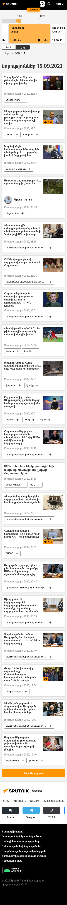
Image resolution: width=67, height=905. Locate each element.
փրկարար (11, 385)
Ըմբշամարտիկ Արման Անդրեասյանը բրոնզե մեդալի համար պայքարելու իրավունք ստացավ (22, 402)
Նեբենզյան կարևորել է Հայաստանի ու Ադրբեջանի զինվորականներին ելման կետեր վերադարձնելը (20, 708)
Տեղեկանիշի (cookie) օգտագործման (24, 855)
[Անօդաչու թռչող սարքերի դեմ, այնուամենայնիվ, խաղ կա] (53, 186)
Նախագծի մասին (12, 831)
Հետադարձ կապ (12, 860)
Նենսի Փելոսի (13, 484)
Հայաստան (20, 801)
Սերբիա (10, 419)
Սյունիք (30, 385)
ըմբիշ (43, 419)
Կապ (39, 836)
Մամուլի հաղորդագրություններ (20, 841)
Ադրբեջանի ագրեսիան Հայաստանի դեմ (27, 247)
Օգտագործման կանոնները (18, 836)
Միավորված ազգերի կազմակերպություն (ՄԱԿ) (30, 587)
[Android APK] (13, 870)
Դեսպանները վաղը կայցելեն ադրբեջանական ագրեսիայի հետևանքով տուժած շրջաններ (22, 499)
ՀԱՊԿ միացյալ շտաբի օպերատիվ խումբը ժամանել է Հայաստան (22, 262)
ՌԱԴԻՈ (9, 134)
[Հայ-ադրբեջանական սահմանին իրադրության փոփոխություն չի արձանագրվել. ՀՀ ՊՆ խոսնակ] (53, 299)
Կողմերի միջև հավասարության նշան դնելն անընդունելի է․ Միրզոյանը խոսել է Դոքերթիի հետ (21, 151)
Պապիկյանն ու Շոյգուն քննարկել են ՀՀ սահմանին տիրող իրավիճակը (20, 80)
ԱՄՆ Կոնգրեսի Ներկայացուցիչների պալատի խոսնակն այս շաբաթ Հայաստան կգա (29, 470)
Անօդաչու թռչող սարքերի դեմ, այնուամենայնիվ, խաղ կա (22, 182)
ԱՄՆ (32, 484)
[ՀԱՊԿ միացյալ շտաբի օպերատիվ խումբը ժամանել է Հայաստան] (53, 265)
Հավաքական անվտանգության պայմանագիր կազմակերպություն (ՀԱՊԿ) (30, 281)
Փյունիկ (28, 351)
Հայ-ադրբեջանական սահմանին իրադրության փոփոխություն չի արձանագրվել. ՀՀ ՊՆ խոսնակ (19, 299)
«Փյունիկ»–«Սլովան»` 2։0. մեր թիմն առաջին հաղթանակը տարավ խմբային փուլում (22, 331)
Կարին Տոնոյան (14, 691)
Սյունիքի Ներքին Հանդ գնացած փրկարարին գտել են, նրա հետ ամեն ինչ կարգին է (22, 365)
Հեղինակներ (12, 213)
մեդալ (27, 419)
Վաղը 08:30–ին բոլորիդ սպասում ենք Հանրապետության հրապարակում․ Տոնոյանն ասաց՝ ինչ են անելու (20, 674)
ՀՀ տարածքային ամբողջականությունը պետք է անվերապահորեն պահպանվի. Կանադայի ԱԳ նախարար (22, 230)
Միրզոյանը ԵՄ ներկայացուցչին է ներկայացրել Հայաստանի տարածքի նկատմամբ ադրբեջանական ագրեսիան (21, 605)
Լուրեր (15, 31)
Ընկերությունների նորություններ (21, 846)
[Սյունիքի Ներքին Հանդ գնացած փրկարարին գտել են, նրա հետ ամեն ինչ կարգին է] (53, 368)
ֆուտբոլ (10, 351)
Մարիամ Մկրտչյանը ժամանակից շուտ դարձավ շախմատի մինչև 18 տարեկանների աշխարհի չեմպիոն (20, 743)
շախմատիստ (12, 760)
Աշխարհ (34, 801)
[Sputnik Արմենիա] (11, 5)
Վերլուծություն (53, 801)
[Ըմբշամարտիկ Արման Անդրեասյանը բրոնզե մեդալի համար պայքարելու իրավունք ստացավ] (53, 403)
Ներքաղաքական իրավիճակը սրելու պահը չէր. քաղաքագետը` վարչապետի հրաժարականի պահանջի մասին (22, 117)
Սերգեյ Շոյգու (13, 99)
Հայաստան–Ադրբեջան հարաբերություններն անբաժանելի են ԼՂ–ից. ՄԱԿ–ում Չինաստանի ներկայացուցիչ (22, 437)
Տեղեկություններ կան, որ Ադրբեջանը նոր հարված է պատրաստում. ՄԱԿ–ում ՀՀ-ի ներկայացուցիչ (22, 639)
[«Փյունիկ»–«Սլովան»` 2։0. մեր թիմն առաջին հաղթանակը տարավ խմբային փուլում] (53, 334)
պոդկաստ (28, 134)
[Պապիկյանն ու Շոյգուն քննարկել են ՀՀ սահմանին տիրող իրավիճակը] (53, 83)
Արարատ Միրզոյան (16, 168)
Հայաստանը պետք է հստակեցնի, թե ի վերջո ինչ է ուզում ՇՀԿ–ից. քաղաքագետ (21, 533)
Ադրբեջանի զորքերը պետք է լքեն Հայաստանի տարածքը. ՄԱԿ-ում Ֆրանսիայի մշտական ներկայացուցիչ (21, 570)
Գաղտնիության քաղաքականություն (24, 851)
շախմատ (34, 760)
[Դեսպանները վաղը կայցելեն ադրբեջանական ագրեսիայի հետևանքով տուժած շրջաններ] (53, 502)
